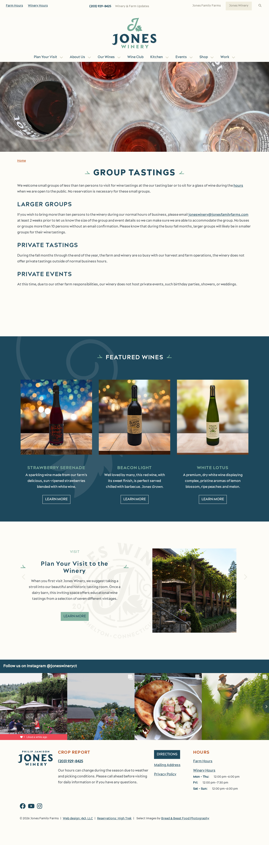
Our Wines (106, 57)
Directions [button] (167, 754)
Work (224, 57)
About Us (77, 57)
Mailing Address (167, 765)
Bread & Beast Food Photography (185, 818)
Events (181, 57)
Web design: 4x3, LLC (78, 818)
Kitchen (156, 57)
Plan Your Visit (45, 57)
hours (238, 186)
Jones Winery (238, 5)
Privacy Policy (165, 774)
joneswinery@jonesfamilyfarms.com (218, 215)
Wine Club (135, 57)
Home (21, 160)
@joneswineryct (62, 666)
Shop (203, 57)
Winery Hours (38, 5)
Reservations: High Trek (114, 818)
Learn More (56, 499)
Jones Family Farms (206, 5)
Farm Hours (14, 5)
